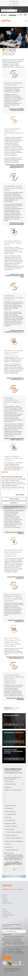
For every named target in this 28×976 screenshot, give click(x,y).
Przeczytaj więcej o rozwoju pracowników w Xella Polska (16, 223)
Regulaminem (7, 864)
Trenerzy (4, 897)
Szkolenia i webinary (7, 903)
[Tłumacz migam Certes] (20, 10)
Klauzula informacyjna (9, 971)
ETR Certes (5, 917)
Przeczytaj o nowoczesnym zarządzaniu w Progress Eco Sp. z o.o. (14, 331)
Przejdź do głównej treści (7, 8)
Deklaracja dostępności (8, 915)
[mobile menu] (26, 21)
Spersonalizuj (13, 502)
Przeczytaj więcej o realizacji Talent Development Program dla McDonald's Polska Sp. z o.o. (15, 166)
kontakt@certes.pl (15, 5)
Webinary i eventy (6, 913)
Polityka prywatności (14, 970)
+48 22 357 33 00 (14, 3)
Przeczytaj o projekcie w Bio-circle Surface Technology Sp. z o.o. (15, 657)
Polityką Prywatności (16, 863)
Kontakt (4, 909)
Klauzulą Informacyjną (18, 942)
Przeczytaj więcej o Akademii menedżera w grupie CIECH (16, 109)
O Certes (4, 895)
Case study (5, 911)
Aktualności (5, 901)
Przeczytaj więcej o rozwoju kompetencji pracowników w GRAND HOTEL (14, 276)
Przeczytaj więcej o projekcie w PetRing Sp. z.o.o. (16, 620)
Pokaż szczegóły (20, 494)
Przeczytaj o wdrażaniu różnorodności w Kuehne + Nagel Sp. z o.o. (14, 439)
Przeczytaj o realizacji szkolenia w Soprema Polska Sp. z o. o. (15, 378)
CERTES (6, 970)
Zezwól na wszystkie (14, 498)
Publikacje (5, 899)
